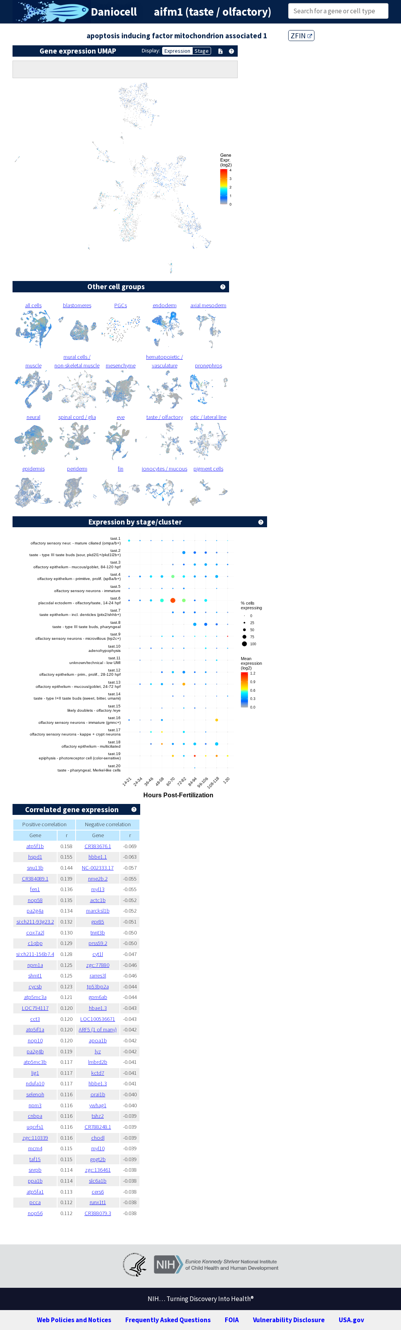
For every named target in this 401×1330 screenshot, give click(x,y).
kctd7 (97, 1072)
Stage (202, 50)
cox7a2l (35, 932)
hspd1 (35, 856)
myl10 (98, 1148)
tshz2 (98, 1115)
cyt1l (97, 954)
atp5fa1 (35, 1191)
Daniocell (114, 12)
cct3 (35, 1018)
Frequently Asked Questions (168, 1320)
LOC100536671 (97, 1018)
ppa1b (35, 1180)
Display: (151, 50)
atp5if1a (35, 1029)
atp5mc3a (35, 997)
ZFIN (299, 35)
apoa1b (98, 1040)
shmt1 (35, 975)
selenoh (35, 1094)
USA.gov (351, 1320)
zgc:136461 (98, 1169)
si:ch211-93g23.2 (35, 921)
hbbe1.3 (98, 1083)
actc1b (98, 900)
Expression (177, 50)
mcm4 (35, 1148)
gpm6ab (98, 997)
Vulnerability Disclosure (289, 1320)
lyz (98, 1051)
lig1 (35, 1072)
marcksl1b (98, 910)
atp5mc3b (35, 1061)
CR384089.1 (35, 878)
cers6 (98, 1191)
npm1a (35, 964)
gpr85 (97, 921)
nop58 (35, 900)
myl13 (98, 889)
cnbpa (35, 1115)
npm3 (35, 1105)
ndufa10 (35, 1083)
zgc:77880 (97, 964)
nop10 (35, 1040)
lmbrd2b (97, 1061)
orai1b (97, 1094)
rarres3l (98, 975)
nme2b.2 (98, 878)
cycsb (35, 986)
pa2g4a (35, 910)
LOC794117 (35, 1007)
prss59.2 (98, 943)
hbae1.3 (98, 1007)
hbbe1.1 (98, 856)
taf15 (35, 1159)
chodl (98, 1137)
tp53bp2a (98, 986)
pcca (35, 1202)
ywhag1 (98, 1105)
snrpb (35, 1169)
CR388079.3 (98, 1213)
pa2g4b (35, 1051)
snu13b (35, 867)
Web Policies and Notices (74, 1320)
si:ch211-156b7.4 (35, 954)
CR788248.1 (98, 1126)
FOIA (232, 1320)
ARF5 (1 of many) (98, 1029)
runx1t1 (98, 1202)
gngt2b (98, 1159)
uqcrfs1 (35, 1126)
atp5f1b (35, 846)
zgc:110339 (35, 1137)
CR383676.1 (98, 846)
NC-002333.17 (98, 867)
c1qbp (35, 943)
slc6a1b (98, 1180)
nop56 (35, 1213)
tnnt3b (97, 932)
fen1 (35, 889)
